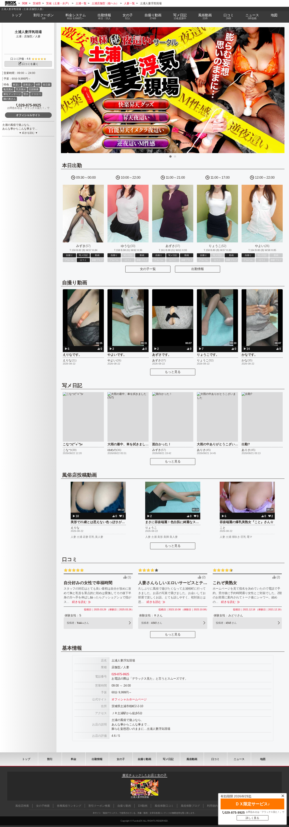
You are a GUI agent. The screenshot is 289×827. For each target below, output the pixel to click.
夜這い (16, 84)
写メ (180, 16)
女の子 (128, 16)
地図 (274, 15)
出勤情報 (197, 269)
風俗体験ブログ (190, 805)
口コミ (229, 16)
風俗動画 (205, 16)
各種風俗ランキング (69, 805)
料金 (75, 16)
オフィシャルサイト (28, 115)
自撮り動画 (144, 759)
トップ (17, 15)
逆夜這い (28, 84)
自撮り (152, 16)
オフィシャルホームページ (129, 699)
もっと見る (173, 372)
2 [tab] (175, 156)
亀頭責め (8, 89)
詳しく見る (252, 818)
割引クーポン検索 (99, 805)
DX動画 (142, 805)
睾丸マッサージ (12, 94)
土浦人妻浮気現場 (28, 32)
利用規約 (212, 805)
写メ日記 (168, 759)
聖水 (25, 94)
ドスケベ (36, 94)
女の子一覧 (148, 269)
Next (278, 90)
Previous (66, 90)
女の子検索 (43, 805)
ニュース (252, 16)
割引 (43, 16)
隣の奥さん (9, 98)
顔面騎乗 (34, 89)
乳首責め (21, 89)
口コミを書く (30, 64)
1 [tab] (170, 156)
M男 (38, 84)
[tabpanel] (172, 90)
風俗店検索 (22, 805)
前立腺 (46, 84)
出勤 (104, 16)
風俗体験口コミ (164, 805)
